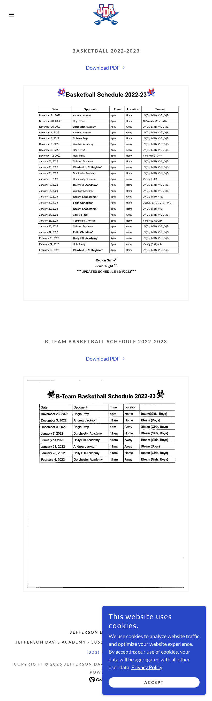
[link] (106, 14)
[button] (10, 14)
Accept (154, 682)
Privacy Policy (146, 667)
